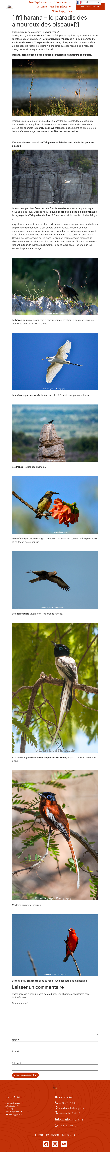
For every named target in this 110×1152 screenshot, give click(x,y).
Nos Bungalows (58, 6)
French (85, 2)
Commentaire (20, 1003)
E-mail (16, 1051)
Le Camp (42, 6)
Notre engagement (62, 11)
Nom (15, 1040)
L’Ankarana (60, 2)
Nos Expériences (38, 2)
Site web (16, 1063)
